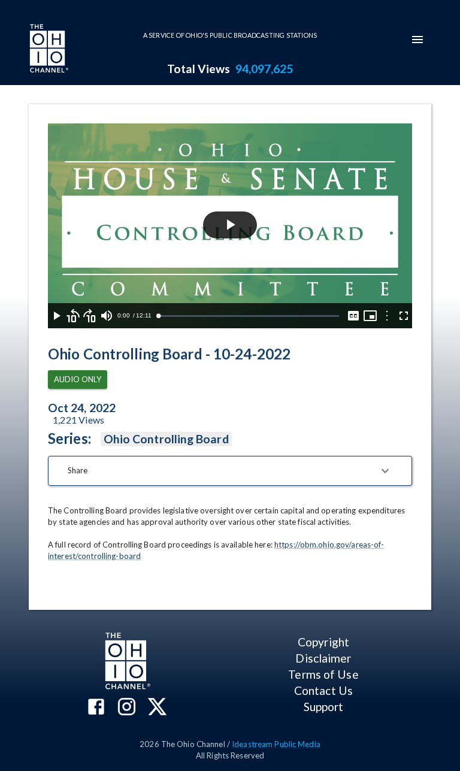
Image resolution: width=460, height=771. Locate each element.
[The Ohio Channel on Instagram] (126, 707)
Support (324, 706)
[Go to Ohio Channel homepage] (48, 49)
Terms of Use (323, 674)
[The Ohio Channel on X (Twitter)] (157, 707)
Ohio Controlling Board (166, 439)
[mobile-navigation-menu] (417, 40)
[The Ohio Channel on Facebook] (96, 707)
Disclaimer (323, 658)
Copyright (323, 642)
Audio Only (77, 379)
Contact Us (323, 690)
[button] (230, 470)
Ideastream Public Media (276, 744)
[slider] (248, 316)
